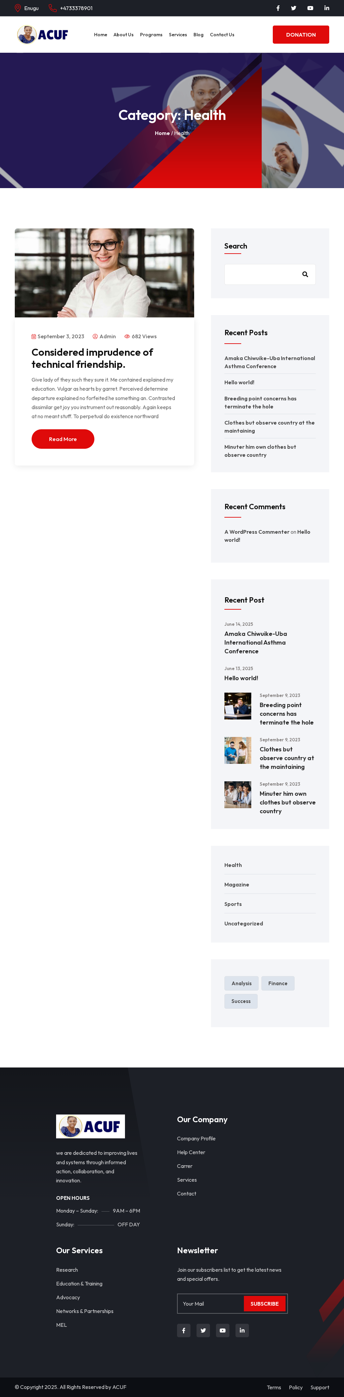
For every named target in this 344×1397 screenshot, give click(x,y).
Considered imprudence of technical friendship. (92, 358)
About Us (124, 35)
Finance (278, 983)
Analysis (241, 983)
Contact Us (222, 35)
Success (241, 1001)
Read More (63, 438)
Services (178, 35)
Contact (186, 1193)
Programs (151, 35)
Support (319, 1387)
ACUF (119, 1387)
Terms (274, 1387)
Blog (199, 35)
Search (235, 246)
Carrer (184, 1166)
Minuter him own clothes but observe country (288, 802)
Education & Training (79, 1283)
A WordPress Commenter (257, 531)
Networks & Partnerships (85, 1311)
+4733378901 (76, 8)
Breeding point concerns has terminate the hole (287, 713)
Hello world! (239, 382)
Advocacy (68, 1297)
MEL (61, 1324)
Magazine (236, 884)
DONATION (301, 34)
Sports (233, 904)
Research (67, 1269)
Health (233, 865)
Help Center (191, 1152)
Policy (296, 1387)
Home (100, 35)
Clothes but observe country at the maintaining (287, 758)
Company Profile (196, 1138)
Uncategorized (243, 923)
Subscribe (265, 1303)
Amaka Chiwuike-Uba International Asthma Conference (255, 642)
